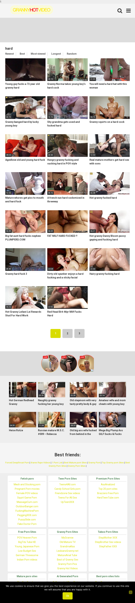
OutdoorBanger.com (27, 506)
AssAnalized (108, 484)
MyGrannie (67, 537)
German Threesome (27, 555)
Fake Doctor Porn (27, 524)
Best (22, 53)
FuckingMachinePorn (27, 510)
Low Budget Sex (27, 550)
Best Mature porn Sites (75, 462)
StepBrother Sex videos (108, 542)
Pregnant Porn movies (27, 488)
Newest (9, 53)
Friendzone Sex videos (67, 493)
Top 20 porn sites (107, 488)
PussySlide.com (27, 519)
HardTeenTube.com (108, 497)
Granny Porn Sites (76, 466)
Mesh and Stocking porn (27, 484)
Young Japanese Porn (27, 546)
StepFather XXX (108, 546)
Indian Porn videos (27, 559)
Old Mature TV (68, 542)
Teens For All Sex (67, 497)
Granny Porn (94, 462)
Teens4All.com (67, 484)
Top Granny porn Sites (113, 462)
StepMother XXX (108, 537)
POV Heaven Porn (27, 537)
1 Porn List (57, 462)
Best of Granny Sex (67, 559)
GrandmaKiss (67, 546)
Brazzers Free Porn (108, 493)
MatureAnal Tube (67, 555)
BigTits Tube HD (27, 542)
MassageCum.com (27, 502)
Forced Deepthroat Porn (17, 462)
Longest (56, 53)
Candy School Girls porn (67, 488)
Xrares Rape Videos (40, 462)
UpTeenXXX (67, 502)
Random (72, 53)
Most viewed (38, 53)
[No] (130, 592)
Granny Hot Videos (67, 568)
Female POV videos (27, 493)
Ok (67, 595)
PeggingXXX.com (27, 515)
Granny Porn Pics (67, 564)
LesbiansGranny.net (67, 550)
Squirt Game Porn (27, 497)
